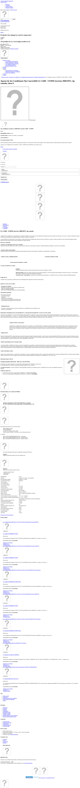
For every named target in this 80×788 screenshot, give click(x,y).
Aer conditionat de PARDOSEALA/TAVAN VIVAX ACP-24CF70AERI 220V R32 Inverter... (22, 619)
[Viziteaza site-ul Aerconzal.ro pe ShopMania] (29, 777)
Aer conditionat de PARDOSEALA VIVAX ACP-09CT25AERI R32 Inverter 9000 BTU (21, 522)
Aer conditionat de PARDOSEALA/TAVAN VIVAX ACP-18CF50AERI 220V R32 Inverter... (22, 570)
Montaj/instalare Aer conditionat (12, 70)
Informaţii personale (7, 725)
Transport (5, 226)
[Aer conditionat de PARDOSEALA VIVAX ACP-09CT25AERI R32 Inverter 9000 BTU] (7, 530)
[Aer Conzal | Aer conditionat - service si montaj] (4, 18)
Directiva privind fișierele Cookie (9, 716)
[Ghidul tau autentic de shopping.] (36, 777)
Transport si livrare (6, 713)
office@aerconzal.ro (14, 734)
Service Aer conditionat (10, 72)
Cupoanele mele (6, 726)
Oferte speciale (6, 696)
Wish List (7, 4)
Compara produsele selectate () (6, 1)
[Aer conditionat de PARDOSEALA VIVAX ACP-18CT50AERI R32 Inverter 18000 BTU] (7, 602)
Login (7, 9)
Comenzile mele (6, 721)
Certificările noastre (4, 182)
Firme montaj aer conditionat (8, 699)
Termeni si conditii (6, 714)
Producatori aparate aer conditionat (10, 698)
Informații (5, 223)
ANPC (4, 700)
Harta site (5, 709)
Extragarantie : (5, 173)
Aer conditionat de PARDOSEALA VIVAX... (10, 533)
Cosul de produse (9, 6)
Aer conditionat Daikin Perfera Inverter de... (11, 678)
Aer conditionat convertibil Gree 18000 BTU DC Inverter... (14, 643)
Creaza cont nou (13, 9)
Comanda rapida (4, 179)
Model (1, 131)
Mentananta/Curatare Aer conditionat (13, 71)
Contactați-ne (5, 711)
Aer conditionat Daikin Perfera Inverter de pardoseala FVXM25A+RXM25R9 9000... (20, 667)
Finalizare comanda (9, 7)
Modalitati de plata (6, 712)
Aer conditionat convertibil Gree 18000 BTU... (11, 654)
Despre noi (5, 707)
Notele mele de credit (7, 722)
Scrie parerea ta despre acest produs (10, 149)
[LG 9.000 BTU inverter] (5, 126)
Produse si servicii (4, 77)
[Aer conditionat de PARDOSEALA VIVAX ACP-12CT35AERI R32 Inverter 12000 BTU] (7, 554)
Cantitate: (2, 166)
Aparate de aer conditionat (14, 77)
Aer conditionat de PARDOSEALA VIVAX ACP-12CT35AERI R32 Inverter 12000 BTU (21, 546)
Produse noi (5, 697)
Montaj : (3, 169)
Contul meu (8, 5)
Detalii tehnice (6, 225)
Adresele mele (6, 723)
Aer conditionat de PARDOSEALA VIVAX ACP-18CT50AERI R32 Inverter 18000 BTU (21, 594)
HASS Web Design (28, 763)
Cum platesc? (5, 227)
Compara (11, 542)
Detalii (1, 146)
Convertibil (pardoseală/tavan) (39, 77)
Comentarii (5, 228)
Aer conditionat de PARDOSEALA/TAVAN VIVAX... (12, 581)
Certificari (5, 708)
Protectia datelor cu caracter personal (10, 715)
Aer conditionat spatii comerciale (26, 77)
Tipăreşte (5, 151)
